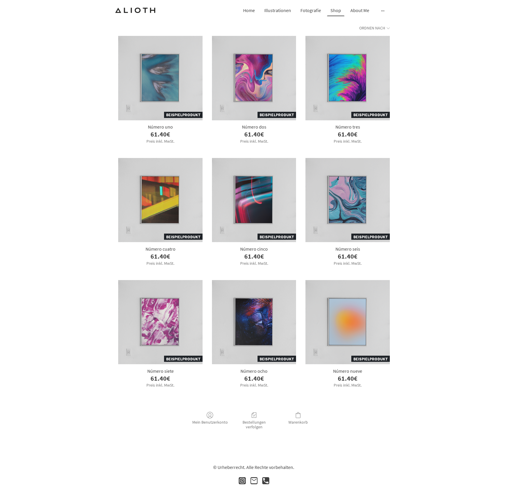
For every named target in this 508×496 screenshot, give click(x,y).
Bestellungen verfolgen (254, 425)
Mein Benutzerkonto (210, 422)
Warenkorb (298, 422)
